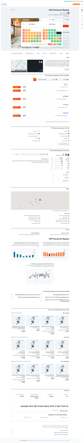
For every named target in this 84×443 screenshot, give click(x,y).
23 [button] (52, 38)
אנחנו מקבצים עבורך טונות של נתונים (61, 432)
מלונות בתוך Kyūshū (38, 440)
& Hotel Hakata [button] (22, 352)
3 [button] (49, 30)
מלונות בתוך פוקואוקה (27, 417)
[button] (1, 1)
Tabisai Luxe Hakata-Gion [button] (35, 326)
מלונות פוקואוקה (31, 440)
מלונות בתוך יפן (53, 440)
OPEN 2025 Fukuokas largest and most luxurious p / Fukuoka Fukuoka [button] (18, 327)
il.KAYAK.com (67, 440)
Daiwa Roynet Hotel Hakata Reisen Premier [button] (47, 327)
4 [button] (46, 30)
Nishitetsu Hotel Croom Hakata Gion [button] (33, 375)
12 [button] (43, 33)
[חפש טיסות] (82, 8)
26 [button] (43, 38)
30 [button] (52, 41)
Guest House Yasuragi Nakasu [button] (34, 352)
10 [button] (49, 33)
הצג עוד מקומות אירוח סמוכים (16, 312)
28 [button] (57, 41)
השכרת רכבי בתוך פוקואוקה (44, 417)
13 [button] (60, 35)
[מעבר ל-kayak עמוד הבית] (76, 4)
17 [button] (49, 35)
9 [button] (26, 33)
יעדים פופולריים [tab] (55, 410)
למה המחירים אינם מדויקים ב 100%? (61, 434)
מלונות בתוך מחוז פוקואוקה (46, 440)
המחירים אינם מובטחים (46, 427)
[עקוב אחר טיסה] (82, 21)
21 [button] (57, 38)
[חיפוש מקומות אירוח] (82, 10)
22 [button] (54, 38)
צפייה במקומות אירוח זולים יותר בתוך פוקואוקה (19, 337)
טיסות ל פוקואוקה (64, 417)
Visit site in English (68, 1)
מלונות (63, 440)
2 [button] (26, 30)
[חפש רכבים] (82, 12)
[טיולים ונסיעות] (82, 24)
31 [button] (23, 41)
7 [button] (57, 33)
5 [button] (37, 33)
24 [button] (49, 38)
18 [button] (46, 35)
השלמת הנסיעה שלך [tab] (63, 410)
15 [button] (54, 35)
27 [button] (60, 41)
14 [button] (57, 35)
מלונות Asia (59, 440)
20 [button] (60, 38)
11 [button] (46, 33)
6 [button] (60, 33)
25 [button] (46, 38)
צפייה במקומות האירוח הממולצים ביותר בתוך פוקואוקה (21, 361)
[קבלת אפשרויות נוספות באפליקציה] (82, 16)
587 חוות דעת (62, 13)
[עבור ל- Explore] (82, 19)
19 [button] (43, 35)
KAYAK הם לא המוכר (64, 430)
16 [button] (52, 35)
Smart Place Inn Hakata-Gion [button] (63, 352)
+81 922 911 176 (66, 16)
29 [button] (54, 41)
